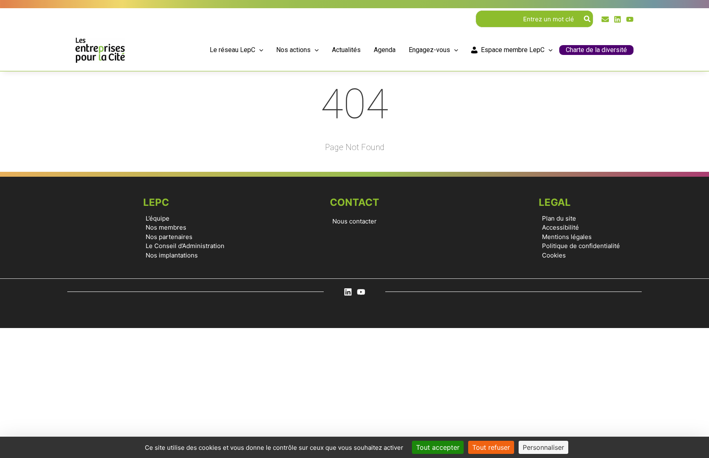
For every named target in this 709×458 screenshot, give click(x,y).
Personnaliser (543, 447)
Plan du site (559, 218)
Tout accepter (438, 447)
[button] (259, 50)
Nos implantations (172, 255)
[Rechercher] (587, 19)
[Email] (605, 19)
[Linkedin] (617, 19)
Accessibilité (560, 227)
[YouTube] (630, 19)
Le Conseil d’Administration (185, 246)
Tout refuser (491, 447)
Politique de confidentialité (581, 246)
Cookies (554, 255)
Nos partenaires (169, 237)
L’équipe (157, 218)
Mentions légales (567, 237)
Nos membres (166, 227)
